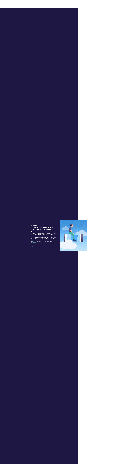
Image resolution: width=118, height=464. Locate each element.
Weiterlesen (33, 242)
